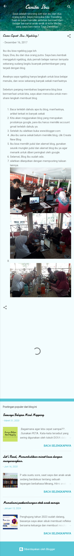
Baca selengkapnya (57, 445)
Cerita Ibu (37, 7)
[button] (69, 36)
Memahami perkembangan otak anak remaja (31, 502)
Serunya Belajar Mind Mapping (23, 415)
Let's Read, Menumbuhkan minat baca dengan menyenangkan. (32, 458)
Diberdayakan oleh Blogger (39, 549)
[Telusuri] (69, 7)
